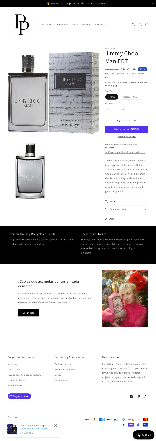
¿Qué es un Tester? (17, 380)
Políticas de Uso (63, 364)
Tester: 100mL (131, 97)
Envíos (58, 374)
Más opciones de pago (127, 136)
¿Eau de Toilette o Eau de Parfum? (24, 374)
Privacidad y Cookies (65, 369)
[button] (47, 24)
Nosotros (12, 364)
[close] (152, 3)
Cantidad (109, 103)
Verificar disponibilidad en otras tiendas (125, 152)
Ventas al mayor (15, 385)
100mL (111, 96)
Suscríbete (28, 312)
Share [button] (111, 218)
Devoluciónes (61, 380)
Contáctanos (14, 369)
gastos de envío (115, 74)
